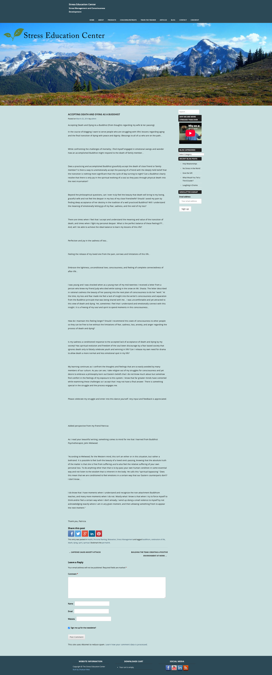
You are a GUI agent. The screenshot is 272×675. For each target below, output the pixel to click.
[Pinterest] (99, 533)
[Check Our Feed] (186, 670)
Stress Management (125, 539)
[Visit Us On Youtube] (174, 670)
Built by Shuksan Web (81, 669)
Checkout (195, 20)
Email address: (185, 197)
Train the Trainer (148, 20)
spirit (80, 543)
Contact (183, 20)
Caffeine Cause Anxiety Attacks (85, 552)
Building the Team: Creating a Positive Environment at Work (149, 554)
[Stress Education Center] (136, 104)
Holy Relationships (190, 164)
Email (70, 611)
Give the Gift (187, 173)
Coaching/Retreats (128, 20)
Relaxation (112, 539)
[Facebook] (71, 533)
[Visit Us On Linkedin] (180, 670)
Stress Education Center (82, 4)
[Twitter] (78, 533)
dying (75, 543)
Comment (73, 574)
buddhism (146, 539)
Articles (163, 20)
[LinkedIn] (92, 533)
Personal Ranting (100, 539)
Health (90, 539)
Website (71, 619)
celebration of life (158, 539)
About (101, 20)
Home (92, 20)
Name (70, 603)
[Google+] (85, 533)
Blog (173, 20)
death (70, 543)
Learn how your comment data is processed (126, 644)
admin (93, 119)
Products (112, 20)
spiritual (86, 543)
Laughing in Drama (190, 185)
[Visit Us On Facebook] (168, 670)
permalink (106, 543)
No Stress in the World (191, 168)
